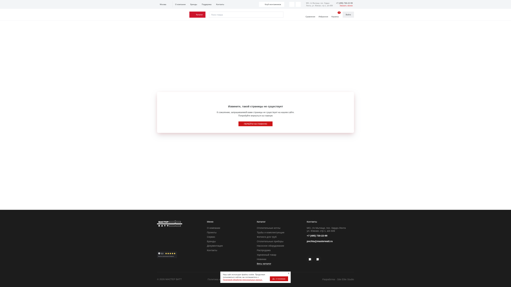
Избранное (323, 17)
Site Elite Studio (345, 279)
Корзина (335, 15)
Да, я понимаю (278, 279)
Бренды (193, 4)
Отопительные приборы (270, 241)
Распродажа (264, 250)
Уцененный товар (266, 255)
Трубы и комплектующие (270, 232)
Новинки (261, 259)
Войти (348, 15)
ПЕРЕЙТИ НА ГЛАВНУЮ (255, 124)
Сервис (211, 237)
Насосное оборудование (270, 245)
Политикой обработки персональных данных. (243, 280)
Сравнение (310, 17)
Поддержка (206, 4)
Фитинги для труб (267, 237)
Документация (215, 245)
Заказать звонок (346, 6)
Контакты (220, 4)
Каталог (199, 15)
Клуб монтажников (273, 4)
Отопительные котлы (268, 228)
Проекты (212, 232)
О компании (180, 4)
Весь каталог (264, 263)
